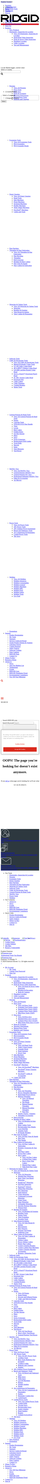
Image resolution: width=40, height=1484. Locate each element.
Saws (15, 437)
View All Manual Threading (28, 1099)
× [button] (1, 963)
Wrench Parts (22, 1208)
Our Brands (9, 11)
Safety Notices (14, 648)
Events (11, 669)
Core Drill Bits (23, 1129)
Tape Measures (19, 449)
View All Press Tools (25, 1005)
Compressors (22, 1398)
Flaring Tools (22, 1215)
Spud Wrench (22, 1192)
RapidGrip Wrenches (25, 1182)
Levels (16, 428)
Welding (12, 577)
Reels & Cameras (24, 992)
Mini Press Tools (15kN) (26, 1013)
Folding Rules (18, 432)
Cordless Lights (23, 1363)
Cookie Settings (10, 944)
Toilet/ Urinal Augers (25, 1047)
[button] (20, 2)
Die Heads (25, 1102)
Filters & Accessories (21, 478)
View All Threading (24, 1091)
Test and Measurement (21, 998)
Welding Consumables (21, 583)
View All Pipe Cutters (29, 1157)
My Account (9, 20)
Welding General (19, 585)
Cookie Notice (10, 942)
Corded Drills (22, 1403)
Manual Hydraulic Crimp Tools (24, 364)
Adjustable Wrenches (25, 1204)
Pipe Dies (25, 1112)
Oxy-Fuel (17, 596)
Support (7, 633)
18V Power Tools (20, 527)
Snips (15, 447)
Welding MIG (18, 588)
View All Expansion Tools (22, 142)
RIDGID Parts (14, 654)
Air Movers (17, 480)
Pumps (16, 420)
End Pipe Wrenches (24, 1184)
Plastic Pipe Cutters (24, 1244)
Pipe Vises (21, 1138)
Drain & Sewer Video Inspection (25, 984)
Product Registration (16, 635)
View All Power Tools (21, 525)
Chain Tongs (22, 1200)
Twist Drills (18, 443)
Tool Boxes (17, 451)
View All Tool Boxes (25, 1331)
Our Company (10, 900)
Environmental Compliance (18, 675)
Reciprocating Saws (24, 1407)
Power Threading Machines (27, 1093)
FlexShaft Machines (21, 210)
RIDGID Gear (14, 671)
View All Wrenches (24, 1174)
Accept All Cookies (20, 749)
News (11, 664)
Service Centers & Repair (18, 641)
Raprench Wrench (24, 1187)
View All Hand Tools (25, 1045)
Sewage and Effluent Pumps (27, 1297)
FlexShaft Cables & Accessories (25, 1075)
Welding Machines (20, 587)
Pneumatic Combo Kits (26, 1396)
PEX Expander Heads (21, 146)
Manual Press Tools (20, 1028)
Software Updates (15, 650)
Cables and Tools (19, 212)
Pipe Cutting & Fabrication (23, 265)
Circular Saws (22, 1405)
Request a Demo (10, 660)
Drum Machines (19, 202)
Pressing (12, 877)
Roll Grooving (18, 260)
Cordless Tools (23, 1358)
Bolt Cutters (18, 430)
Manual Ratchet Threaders (27, 1105)
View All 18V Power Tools (27, 1356)
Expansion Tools (15, 140)
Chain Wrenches (23, 1194)
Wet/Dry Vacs (14, 469)
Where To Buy (10, 658)
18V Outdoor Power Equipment (24, 529)
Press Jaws (17, 1015)
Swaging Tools (23, 1219)
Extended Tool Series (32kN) (28, 1007)
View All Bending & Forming (28, 1211)
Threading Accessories (25, 1115)
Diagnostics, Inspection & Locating (21, 875)
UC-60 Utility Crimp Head (23, 366)
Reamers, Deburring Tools (27, 1253)
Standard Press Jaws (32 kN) (27, 1019)
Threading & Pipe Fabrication (19, 250)
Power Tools (13, 523)
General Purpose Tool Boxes (27, 1335)
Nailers (20, 1394)
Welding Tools (18, 594)
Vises (15, 426)
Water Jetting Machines (21, 207)
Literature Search (15, 645)
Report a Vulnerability (12, 948)
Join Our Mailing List (16, 665)
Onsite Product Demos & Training (20, 643)
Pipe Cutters (22, 1155)
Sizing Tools (18, 387)
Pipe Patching (14, 248)
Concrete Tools (19, 422)
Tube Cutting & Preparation (23, 314)
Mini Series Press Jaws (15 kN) (28, 1022)
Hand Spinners (23, 1051)
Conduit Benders (19, 385)
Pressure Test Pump (24, 1230)
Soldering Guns (23, 1232)
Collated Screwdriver (25, 1415)
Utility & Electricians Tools (18, 360)
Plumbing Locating (20, 994)
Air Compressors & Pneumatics (24, 532)
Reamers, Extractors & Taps (27, 1148)
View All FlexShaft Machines (28, 1067)
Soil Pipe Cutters (23, 1152)
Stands (20, 1386)
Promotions (13, 631)
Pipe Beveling (18, 256)
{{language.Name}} (12, 98)
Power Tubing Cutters (25, 1242)
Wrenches (17, 308)
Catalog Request (14, 646)
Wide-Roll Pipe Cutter (29, 1167)
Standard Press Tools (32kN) (27, 1009)
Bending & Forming (20, 310)
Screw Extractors (19, 439)
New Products (14, 1439)
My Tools (8, 22)
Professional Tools (11, 9)
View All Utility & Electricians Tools (26, 362)
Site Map (8, 946)
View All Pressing (20, 1002)
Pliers (15, 436)
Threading (17, 258)
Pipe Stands (22, 1140)
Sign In (11, 924)
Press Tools (17, 1003)
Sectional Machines (20, 204)
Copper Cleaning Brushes (26, 1246)
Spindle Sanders (23, 1384)
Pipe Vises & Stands (20, 264)
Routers (20, 1413)
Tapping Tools (23, 1131)
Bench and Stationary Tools (23, 531)
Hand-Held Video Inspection (23, 983)
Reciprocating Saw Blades (27, 1127)
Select (4, 101)
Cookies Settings (20, 744)
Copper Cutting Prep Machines (28, 1247)
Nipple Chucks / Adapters (26, 1114)
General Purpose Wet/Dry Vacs (24, 473)
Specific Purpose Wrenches (27, 1206)
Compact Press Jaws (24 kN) (27, 1021)
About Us (8, 662)
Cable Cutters (18, 381)
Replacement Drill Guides (22, 441)
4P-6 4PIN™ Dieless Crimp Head (25, 368)
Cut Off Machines (24, 1380)
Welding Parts (18, 590)
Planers (20, 1382)
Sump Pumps (22, 1295)
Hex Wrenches (23, 1190)
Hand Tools (18, 198)
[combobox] (11, 72)
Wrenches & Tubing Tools (18, 304)
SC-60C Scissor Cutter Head (23, 378)
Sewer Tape (22, 1053)
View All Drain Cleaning (22, 196)
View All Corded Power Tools (28, 1401)
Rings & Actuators (20, 1024)
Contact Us (13, 656)
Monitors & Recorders (25, 990)
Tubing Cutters (23, 1240)
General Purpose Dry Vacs (23, 474)
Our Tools (8, 873)
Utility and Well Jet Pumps (27, 1299)
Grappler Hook (23, 1049)
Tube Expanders (23, 1217)
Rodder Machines (20, 206)
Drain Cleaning (14, 194)
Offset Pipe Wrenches (25, 1189)
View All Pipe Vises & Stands (28, 1136)
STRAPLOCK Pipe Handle (23, 424)
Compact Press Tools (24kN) (27, 1011)
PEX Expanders (19, 144)
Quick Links (9, 913)
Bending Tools (23, 1213)
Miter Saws (22, 1377)
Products (8, 975)
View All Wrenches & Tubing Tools (26, 306)
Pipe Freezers (22, 1227)
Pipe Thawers (22, 1228)
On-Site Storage (19, 434)
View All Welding (20, 579)
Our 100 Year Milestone (17, 677)
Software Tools (14, 359)
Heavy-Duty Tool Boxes (26, 1333)
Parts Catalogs (14, 652)
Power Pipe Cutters (24, 1153)
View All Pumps (23, 1293)
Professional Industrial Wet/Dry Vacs (26, 476)
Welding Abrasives (20, 581)
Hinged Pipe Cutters (29, 1165)
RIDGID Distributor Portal (18, 673)
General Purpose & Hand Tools (20, 415)
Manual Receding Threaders (28, 1109)
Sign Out (8, 26)
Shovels (16, 445)
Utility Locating (19, 996)
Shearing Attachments (21, 1026)
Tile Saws (17, 536)
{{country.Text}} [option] (11, 92)
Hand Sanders (22, 1411)
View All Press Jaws (25, 1017)
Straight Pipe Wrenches (26, 1176)
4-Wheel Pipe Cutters (29, 1159)
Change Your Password (13, 24)
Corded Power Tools (21, 534)
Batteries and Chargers (21, 1030)
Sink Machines (19, 200)
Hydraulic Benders (24, 1133)
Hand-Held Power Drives (26, 1095)
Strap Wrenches (23, 1202)
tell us (7, 781)
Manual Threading (24, 1096)
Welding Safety (19, 592)
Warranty (12, 639)
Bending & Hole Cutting (22, 262)
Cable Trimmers (19, 383)
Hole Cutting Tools (24, 1125)
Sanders (20, 1367)
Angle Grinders (23, 1409)
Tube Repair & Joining (21, 312)
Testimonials (13, 667)
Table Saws (22, 1379)
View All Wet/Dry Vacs (22, 471)
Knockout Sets (19, 379)
